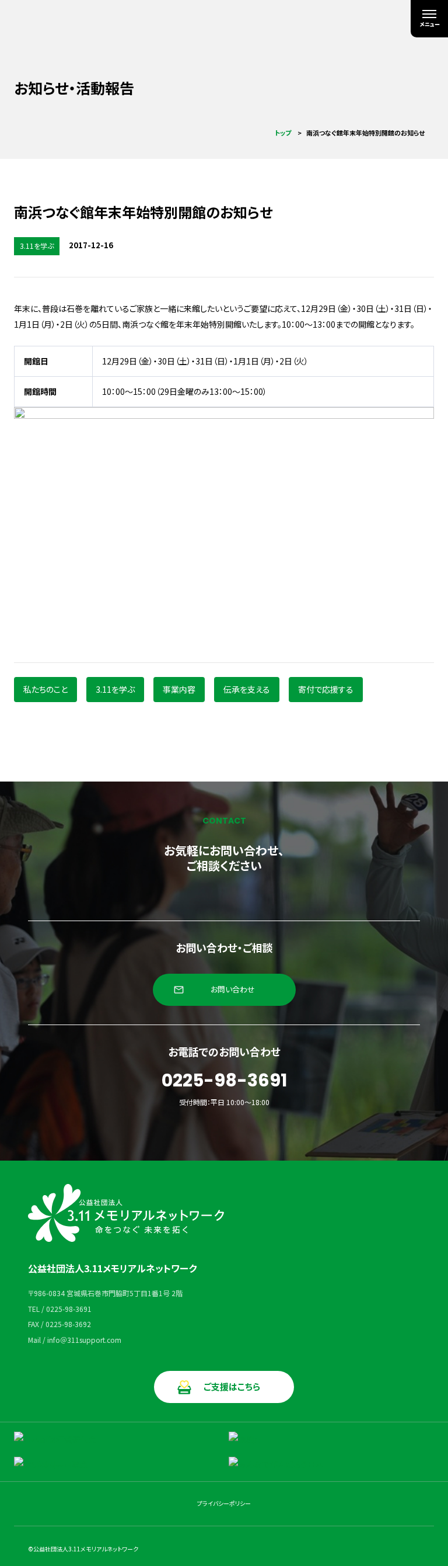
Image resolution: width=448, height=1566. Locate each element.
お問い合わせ (233, 989)
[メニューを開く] (429, 18)
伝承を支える (246, 689)
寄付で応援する (326, 689)
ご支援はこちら (232, 1386)
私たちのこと (45, 689)
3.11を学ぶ (115, 689)
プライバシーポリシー (224, 1503)
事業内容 (179, 689)
